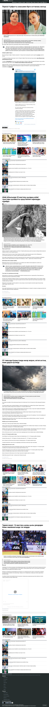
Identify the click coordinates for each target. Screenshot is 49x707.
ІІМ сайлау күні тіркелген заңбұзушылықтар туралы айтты (17, 164)
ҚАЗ (44, 2)
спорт (3, 610)
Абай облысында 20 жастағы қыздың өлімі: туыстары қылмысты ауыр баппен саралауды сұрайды (22, 40)
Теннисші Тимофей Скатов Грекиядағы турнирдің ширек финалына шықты (19, 189)
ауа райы (3, 458)
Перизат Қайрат (17, 128)
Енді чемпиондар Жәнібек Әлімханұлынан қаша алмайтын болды (18, 181)
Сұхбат (41, 2)
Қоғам (34, 2)
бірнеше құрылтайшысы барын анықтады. (24, 62)
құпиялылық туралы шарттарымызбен (22, 705)
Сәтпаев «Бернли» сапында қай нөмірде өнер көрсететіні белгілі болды (17, 562)
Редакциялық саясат (7, 699)
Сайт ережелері (6, 694)
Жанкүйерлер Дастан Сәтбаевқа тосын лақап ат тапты (16, 172)
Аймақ (31, 2)
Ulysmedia (5, 529)
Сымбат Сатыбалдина (7, 9)
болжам (10, 458)
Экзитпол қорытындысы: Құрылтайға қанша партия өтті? (17, 160)
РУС (46, 2)
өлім (5, 292)
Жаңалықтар (14, 2)
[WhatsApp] (6, 127)
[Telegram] (4, 127)
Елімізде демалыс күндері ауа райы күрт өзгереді (13, 397)
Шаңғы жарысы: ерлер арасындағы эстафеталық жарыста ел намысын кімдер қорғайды (22, 185)
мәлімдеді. (11, 66)
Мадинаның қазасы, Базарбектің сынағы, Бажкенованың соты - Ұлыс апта (19, 168)
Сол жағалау (19, 2)
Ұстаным (37, 2)
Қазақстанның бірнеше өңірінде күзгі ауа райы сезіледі (14, 398)
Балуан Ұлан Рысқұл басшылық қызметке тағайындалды (17, 177)
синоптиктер (7, 458)
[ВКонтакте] (2, 127)
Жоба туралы (6, 692)
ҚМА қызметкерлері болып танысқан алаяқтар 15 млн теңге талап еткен (17, 41)
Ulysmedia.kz (6, 36)
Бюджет (23, 2)
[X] (5, 127)
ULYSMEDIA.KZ (4, 195)
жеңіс (5, 610)
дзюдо (7, 610)
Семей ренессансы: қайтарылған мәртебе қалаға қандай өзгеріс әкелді (17, 247)
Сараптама (28, 2)
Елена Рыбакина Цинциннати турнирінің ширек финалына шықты (16, 563)
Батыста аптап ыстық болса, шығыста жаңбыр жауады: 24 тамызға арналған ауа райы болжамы (22, 396)
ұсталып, (38, 54)
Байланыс (5, 697)
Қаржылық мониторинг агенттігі (9, 128)
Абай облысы (8, 292)
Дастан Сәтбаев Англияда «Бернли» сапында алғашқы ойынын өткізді (17, 561)
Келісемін (44, 705)
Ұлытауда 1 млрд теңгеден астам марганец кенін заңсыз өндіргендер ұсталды (18, 42)
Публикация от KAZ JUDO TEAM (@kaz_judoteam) (15, 606)
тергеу (3, 128)
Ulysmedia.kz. (27, 557)
